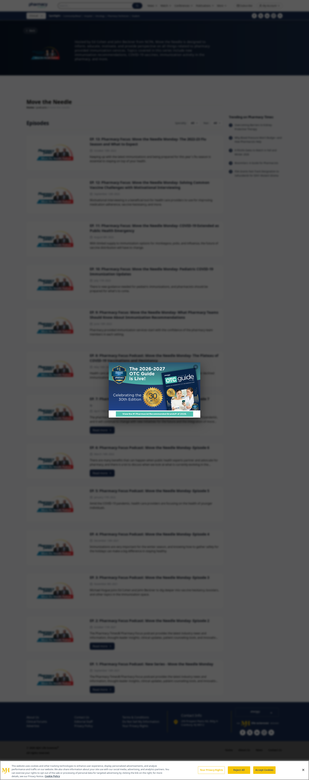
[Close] (303, 770)
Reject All (239, 770)
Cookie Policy (52, 776)
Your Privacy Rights (211, 770)
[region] (154, 770)
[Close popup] (195, 367)
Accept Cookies (264, 770)
